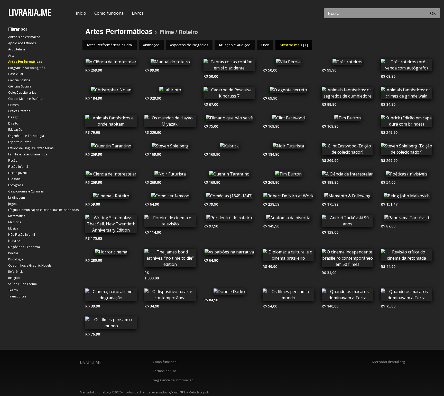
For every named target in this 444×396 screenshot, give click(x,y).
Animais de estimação (24, 37)
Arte (11, 55)
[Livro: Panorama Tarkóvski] (406, 219)
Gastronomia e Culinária (26, 191)
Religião (14, 278)
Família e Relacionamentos (27, 154)
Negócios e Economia (24, 247)
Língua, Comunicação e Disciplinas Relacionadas (43, 210)
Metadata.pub (199, 392)
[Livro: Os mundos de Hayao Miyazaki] (170, 122)
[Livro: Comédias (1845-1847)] (229, 197)
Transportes (17, 296)
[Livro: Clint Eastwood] (288, 119)
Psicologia (15, 259)
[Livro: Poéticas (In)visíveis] (406, 175)
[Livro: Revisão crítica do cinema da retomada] (406, 256)
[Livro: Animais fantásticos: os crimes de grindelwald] (406, 94)
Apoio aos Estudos (22, 43)
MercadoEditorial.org (388, 361)
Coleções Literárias (22, 92)
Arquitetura (16, 49)
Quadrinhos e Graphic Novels (29, 265)
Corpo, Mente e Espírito (25, 98)
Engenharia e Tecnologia (26, 136)
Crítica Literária (19, 111)
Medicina (14, 222)
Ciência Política (19, 80)
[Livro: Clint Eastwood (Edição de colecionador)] (347, 150)
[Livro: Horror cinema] (111, 253)
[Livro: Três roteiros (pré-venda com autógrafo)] (406, 66)
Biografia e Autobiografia (26, 68)
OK (433, 13)
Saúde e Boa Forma (22, 284)
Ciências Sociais (19, 86)
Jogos (12, 203)
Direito (13, 123)
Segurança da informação (173, 380)
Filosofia (14, 179)
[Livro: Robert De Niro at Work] (288, 197)
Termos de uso (164, 370)
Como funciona (109, 13)
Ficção (12, 160)
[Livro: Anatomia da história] (288, 219)
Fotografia (15, 185)
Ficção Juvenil (17, 173)
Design (13, 117)
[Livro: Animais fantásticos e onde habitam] (111, 122)
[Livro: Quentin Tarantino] (111, 147)
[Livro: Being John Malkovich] (406, 197)
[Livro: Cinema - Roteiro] (111, 197)
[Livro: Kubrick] (229, 147)
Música (13, 228)
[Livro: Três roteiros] (347, 63)
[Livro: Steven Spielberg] (170, 147)
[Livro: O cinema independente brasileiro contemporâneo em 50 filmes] (347, 259)
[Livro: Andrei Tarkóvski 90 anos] (347, 222)
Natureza (15, 241)
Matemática (16, 216)
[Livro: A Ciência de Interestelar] (111, 63)
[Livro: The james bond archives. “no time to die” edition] (170, 259)
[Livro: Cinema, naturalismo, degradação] (111, 295)
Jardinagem (16, 197)
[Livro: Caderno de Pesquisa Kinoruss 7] (229, 94)
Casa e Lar (15, 74)
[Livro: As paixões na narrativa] (229, 253)
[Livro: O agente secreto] (288, 91)
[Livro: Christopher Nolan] (111, 91)
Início (81, 13)
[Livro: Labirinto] (170, 91)
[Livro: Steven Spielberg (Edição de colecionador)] (406, 150)
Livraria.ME (90, 362)
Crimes (13, 105)
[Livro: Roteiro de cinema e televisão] (170, 222)
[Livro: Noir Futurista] (288, 147)
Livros (138, 13)
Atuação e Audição (235, 44)
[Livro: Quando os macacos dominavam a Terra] (347, 295)
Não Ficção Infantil (21, 234)
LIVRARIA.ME (29, 12)
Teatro (13, 290)
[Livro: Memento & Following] (347, 197)
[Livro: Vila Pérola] (288, 63)
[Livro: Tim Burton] (347, 119)
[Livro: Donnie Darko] (229, 292)
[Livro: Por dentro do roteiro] (229, 219)
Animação (151, 44)
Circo (265, 44)
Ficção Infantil (18, 166)
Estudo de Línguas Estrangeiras (30, 148)
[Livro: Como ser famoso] (170, 197)
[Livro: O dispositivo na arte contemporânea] (170, 295)
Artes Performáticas (25, 61)
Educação (15, 129)
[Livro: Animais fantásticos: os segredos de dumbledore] (347, 94)
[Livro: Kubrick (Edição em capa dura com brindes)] (406, 122)
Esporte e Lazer (19, 142)
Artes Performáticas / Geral (110, 44)
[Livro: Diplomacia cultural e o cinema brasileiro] (288, 256)
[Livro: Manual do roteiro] (170, 63)
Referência (16, 271)
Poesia (13, 253)
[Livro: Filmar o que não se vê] (229, 119)
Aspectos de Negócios (189, 44)
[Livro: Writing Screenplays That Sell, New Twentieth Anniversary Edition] (111, 225)
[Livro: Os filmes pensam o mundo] (288, 295)
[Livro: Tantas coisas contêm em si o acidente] (229, 66)
